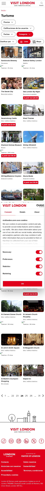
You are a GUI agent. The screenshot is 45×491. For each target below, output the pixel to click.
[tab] (24, 41)
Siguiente (43, 395)
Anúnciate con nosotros (11, 466)
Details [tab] (22, 212)
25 (26, 396)
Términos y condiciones (33, 471)
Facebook (41, 441)
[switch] (39, 259)
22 (12, 396)
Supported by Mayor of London (31, 455)
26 (31, 396)
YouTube (11, 441)
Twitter (33, 441)
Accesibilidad (6, 471)
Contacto (5, 462)
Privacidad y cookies (9, 475)
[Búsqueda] (41, 3)
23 (17, 396)
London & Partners (9, 455)
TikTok (3, 441)
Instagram (18, 441)
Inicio (3, 10)
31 (39, 396)
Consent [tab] (8, 212)
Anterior (2, 395)
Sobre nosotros (29, 462)
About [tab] (36, 212)
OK (22, 284)
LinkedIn (26, 441)
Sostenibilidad (29, 466)
